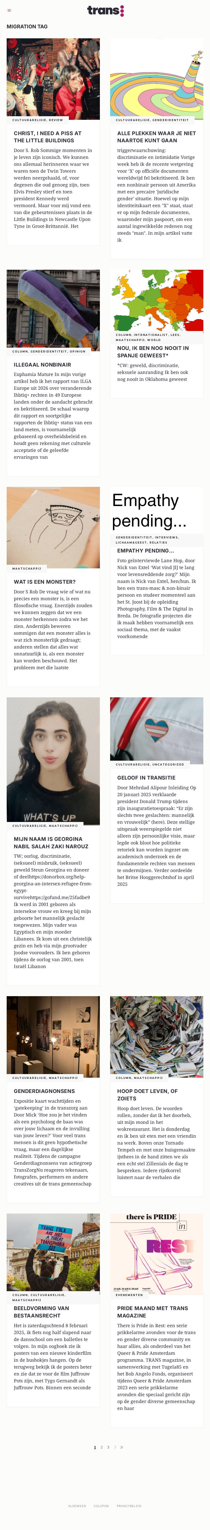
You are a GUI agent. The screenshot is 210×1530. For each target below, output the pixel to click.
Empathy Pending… (145, 551)
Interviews (166, 537)
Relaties (158, 542)
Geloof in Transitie (146, 778)
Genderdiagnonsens (44, 1091)
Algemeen (77, 1506)
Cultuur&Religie (29, 120)
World (154, 340)
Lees (175, 335)
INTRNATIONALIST (151, 335)
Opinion (78, 351)
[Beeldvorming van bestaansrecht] (53, 1254)
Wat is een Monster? (45, 582)
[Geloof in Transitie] (156, 730)
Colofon (101, 1506)
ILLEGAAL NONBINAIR (42, 365)
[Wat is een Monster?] (53, 527)
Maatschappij (130, 340)
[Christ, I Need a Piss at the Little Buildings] (53, 79)
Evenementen (129, 1295)
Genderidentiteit (170, 120)
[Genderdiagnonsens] (53, 1037)
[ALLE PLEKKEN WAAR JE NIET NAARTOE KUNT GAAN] (156, 79)
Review (56, 120)
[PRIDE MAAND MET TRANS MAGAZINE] (156, 1254)
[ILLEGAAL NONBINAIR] (53, 310)
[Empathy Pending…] (156, 512)
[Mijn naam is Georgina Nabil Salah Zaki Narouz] (53, 761)
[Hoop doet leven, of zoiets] (156, 1037)
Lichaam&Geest (131, 542)
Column (20, 351)
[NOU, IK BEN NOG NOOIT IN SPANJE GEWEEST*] (156, 302)
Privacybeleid (129, 1506)
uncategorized (168, 764)
